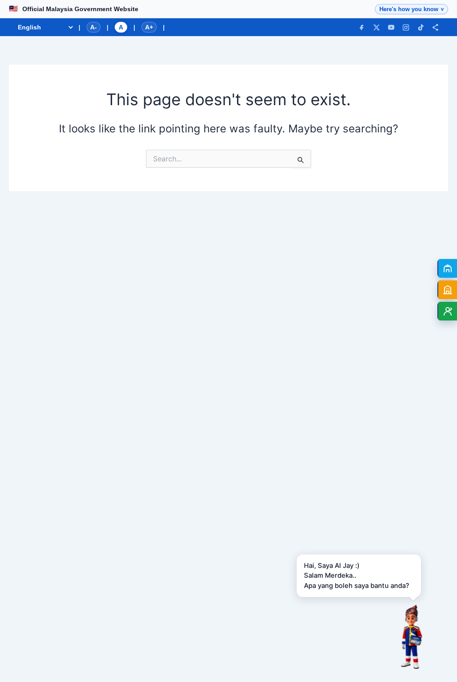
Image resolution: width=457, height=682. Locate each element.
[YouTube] (391, 27)
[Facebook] (362, 27)
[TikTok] (420, 27)
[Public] (447, 268)
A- (93, 27)
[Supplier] (447, 289)
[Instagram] (406, 27)
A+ (149, 27)
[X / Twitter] (376, 27)
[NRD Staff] (447, 311)
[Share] (435, 27)
